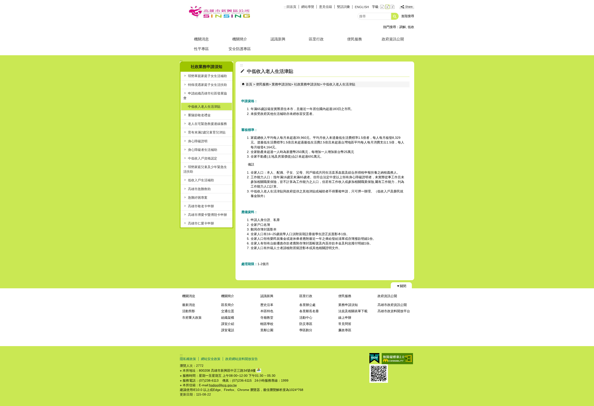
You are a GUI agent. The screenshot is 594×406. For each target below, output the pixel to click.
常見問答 (344, 324)
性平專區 (201, 49)
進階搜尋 (407, 16)
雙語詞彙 (343, 7)
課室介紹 (227, 324)
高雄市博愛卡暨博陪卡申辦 (207, 215)
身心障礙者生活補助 (202, 150)
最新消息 (188, 305)
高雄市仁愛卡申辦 (201, 223)
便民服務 (354, 39)
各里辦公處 (307, 305)
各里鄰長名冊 (309, 311)
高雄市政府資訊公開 (392, 305)
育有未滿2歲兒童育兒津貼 (207, 132)
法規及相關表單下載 (353, 311)
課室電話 (227, 330)
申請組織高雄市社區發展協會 (205, 95)
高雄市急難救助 (199, 189)
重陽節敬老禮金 (199, 115)
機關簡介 (239, 39)
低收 (411, 27)
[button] (395, 16)
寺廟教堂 (266, 317)
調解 (402, 27)
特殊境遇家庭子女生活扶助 (207, 85)
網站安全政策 (210, 359)
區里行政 (316, 39)
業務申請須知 (281, 84)
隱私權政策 (188, 359)
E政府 (374, 358)
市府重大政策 (192, 317)
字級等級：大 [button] (392, 7)
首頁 (249, 84)
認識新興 (278, 39)
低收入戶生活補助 (201, 180)
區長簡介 (227, 305)
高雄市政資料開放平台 (394, 311)
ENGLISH (362, 7)
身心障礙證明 (197, 141)
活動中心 (305, 317)
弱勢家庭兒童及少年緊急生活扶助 (205, 169)
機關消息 (201, 39)
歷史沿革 (266, 305)
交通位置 (227, 311)
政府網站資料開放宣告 (241, 359)
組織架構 (227, 317)
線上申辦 (344, 317)
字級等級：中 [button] (387, 7)
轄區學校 (266, 324)
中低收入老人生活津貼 (204, 106)
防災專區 (305, 324)
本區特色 (266, 311)
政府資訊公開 (393, 39)
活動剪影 (188, 311)
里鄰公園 (266, 330)
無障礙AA (397, 358)
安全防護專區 (240, 49)
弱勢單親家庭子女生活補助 (207, 76)
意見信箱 (325, 7)
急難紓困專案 (197, 197)
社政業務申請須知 (307, 84)
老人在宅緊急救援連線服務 (207, 124)
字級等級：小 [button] (382, 7)
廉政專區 (344, 330)
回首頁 (291, 7)
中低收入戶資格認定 (202, 158)
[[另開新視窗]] (406, 7)
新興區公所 (219, 12)
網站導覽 (307, 7)
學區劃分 (305, 330)
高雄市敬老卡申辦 (201, 206)
